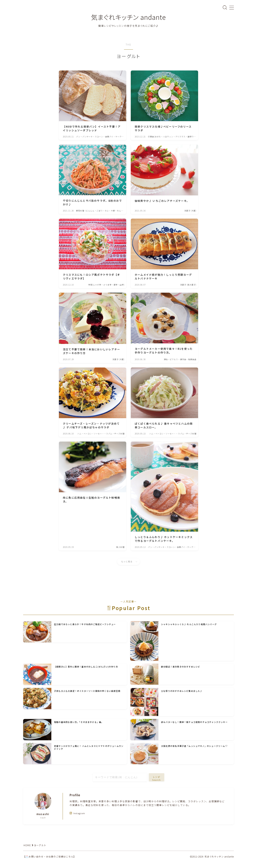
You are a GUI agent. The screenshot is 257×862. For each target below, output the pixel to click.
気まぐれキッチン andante (128, 17)
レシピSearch (156, 778)
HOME (27, 845)
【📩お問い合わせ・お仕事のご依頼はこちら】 (49, 856)
